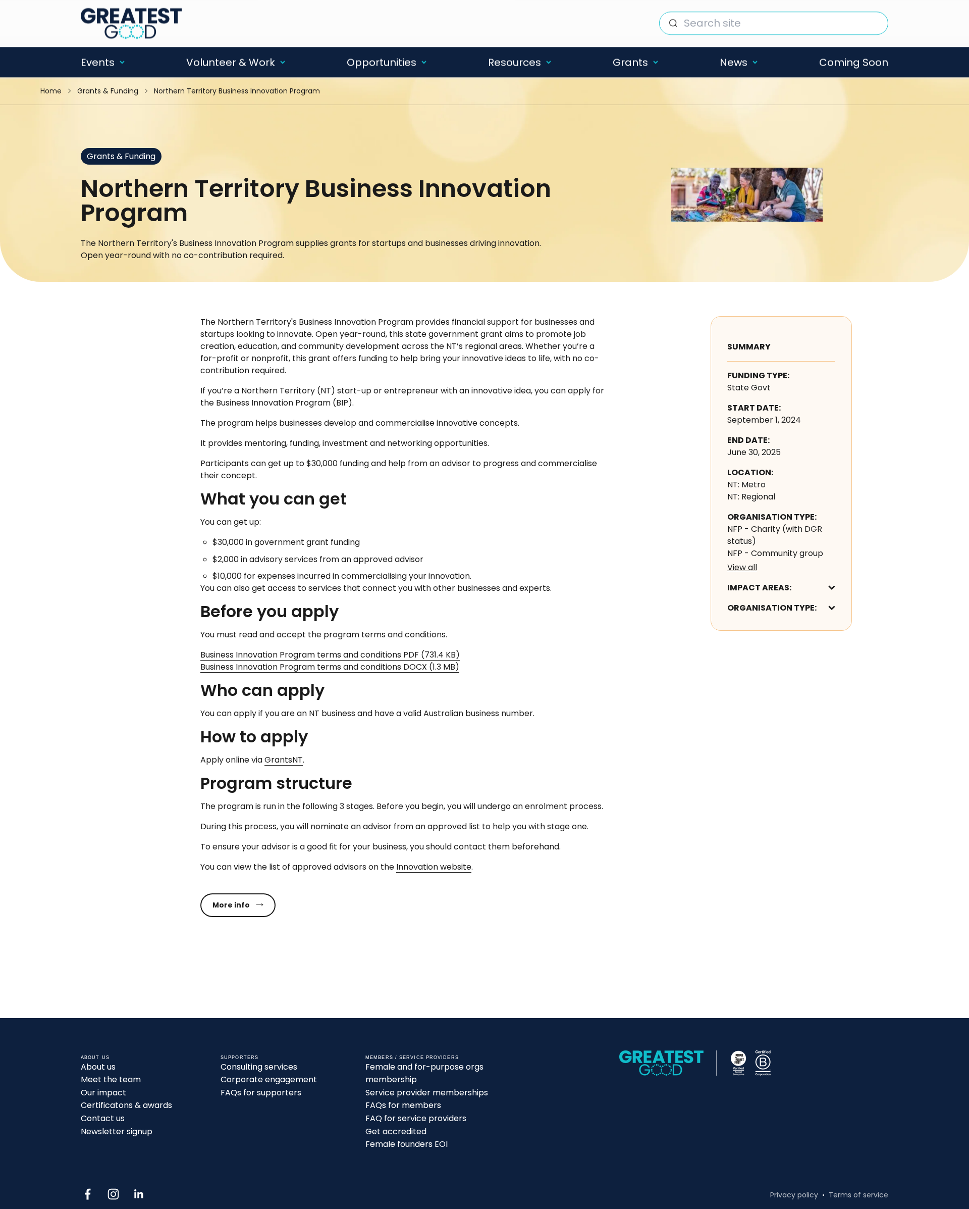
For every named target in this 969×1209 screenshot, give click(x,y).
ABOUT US (95, 1057)
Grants (630, 62)
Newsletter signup (116, 1131)
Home (51, 91)
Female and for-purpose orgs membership (424, 1073)
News (733, 62)
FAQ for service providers (415, 1118)
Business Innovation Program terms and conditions (330, 655)
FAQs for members (403, 1105)
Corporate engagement (269, 1079)
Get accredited (395, 1131)
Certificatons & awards (126, 1105)
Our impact (103, 1092)
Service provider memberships (426, 1092)
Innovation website (433, 867)
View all (742, 567)
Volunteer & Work (230, 62)
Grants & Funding (107, 91)
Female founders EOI (406, 1144)
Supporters (239, 1057)
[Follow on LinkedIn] (139, 1194)
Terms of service (858, 1195)
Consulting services (259, 1067)
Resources (514, 62)
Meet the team (111, 1079)
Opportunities (381, 62)
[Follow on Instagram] (113, 1194)
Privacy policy (794, 1195)
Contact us (103, 1118)
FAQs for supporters (261, 1092)
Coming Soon (853, 62)
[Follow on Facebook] (87, 1194)
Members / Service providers (412, 1057)
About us (98, 1067)
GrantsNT (283, 760)
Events (98, 62)
